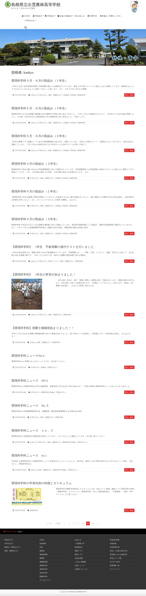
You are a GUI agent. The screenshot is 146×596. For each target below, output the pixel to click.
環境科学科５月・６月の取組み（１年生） (39, 80)
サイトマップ (114, 569)
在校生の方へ (9, 540)
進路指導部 (44, 554)
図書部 (42, 558)
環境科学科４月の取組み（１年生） (35, 191)
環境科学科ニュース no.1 (29, 455)
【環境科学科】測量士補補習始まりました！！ (42, 328)
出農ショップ (79, 565)
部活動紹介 (79, 547)
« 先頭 (57, 523)
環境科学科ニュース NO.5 (29, 380)
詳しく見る (129, 95)
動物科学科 (44, 576)
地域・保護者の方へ (55, 95)
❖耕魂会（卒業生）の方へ (111, 16)
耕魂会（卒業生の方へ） (50, 367)
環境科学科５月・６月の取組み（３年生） (39, 108)
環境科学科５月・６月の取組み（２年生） (39, 136)
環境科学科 (81, 95)
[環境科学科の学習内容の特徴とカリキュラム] (26, 488)
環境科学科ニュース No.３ (30, 405)
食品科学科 (44, 573)
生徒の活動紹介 (66, 16)
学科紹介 (51, 16)
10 (93, 523)
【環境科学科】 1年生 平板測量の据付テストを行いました (52, 246)
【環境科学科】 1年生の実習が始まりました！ (43, 274)
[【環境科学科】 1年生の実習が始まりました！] (26, 280)
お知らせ (81, 16)
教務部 (42, 551)
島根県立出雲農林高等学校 (35, 4)
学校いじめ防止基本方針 (118, 551)
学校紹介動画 (114, 540)
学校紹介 (38, 16)
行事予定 (93, 16)
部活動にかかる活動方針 (118, 554)
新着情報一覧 (114, 565)
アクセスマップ (45, 580)
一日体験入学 (79, 543)
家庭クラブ (79, 554)
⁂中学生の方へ (30, 20)
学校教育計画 (114, 547)
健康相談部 (44, 562)
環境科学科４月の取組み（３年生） (35, 219)
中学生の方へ (43, 95)
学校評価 (113, 543)
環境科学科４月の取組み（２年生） (35, 163)
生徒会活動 (79, 558)
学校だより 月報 (115, 558)
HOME (27, 16)
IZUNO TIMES (115, 562)
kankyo (14, 531)
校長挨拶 (43, 543)
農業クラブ (79, 551)
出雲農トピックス (81, 569)
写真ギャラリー (53, 261)
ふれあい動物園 (80, 562)
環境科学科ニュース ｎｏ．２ (32, 430)
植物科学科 (44, 565)
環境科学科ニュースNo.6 (27, 355)
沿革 (41, 547)
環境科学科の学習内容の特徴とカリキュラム (41, 483)
